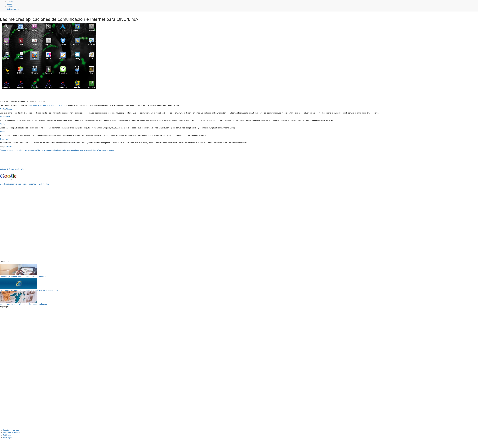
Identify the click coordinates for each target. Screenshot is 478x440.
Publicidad (7, 435)
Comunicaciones (6, 150)
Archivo (10, 1)
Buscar (9, 4)
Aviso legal (7, 437)
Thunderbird (5, 116)
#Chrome (39, 150)
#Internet (70, 150)
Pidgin (2, 124)
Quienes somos (13, 9)
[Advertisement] (61, 94)
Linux (22, 150)
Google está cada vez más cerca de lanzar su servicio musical (24, 184)
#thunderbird (91, 150)
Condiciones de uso (11, 430)
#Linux (77, 150)
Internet (17, 150)
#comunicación (50, 150)
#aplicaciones (30, 150)
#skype (83, 150)
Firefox (2, 109)
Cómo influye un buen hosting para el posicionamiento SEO (23, 276)
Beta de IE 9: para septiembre (12, 169)
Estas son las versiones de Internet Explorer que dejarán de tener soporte (29, 290)
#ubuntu (112, 150)
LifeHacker (8, 146)
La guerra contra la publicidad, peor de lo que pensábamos (23, 304)
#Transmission (102, 150)
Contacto (10, 6)
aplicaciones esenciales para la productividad (45, 105)
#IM (64, 150)
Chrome (9, 109)
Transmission (5, 139)
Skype (2, 131)
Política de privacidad (11, 432)
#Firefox (59, 150)
